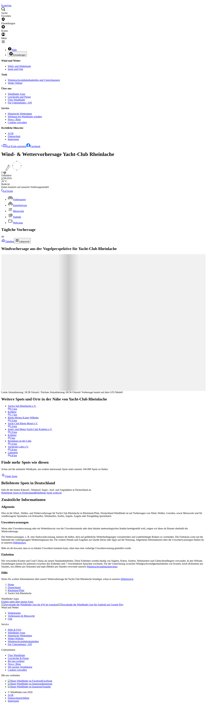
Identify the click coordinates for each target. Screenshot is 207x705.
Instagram (47, 683)
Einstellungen (19, 55)
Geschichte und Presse (19, 96)
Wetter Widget (15, 83)
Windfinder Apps (16, 94)
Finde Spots (11, 476)
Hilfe (14, 49)
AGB (10, 133)
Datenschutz (14, 136)
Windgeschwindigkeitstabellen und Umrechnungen (34, 80)
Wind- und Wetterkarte (19, 66)
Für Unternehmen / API (20, 102)
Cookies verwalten (17, 122)
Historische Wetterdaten (20, 113)
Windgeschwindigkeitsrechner (102, 566)
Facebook (35, 146)
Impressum (13, 139)
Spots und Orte (15, 69)
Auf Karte (8, 191)
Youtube (46, 686)
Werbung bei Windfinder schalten (25, 116)
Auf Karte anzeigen (16, 146)
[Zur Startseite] (1, 2)
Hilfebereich (19, 542)
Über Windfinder (16, 99)
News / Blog (14, 119)
